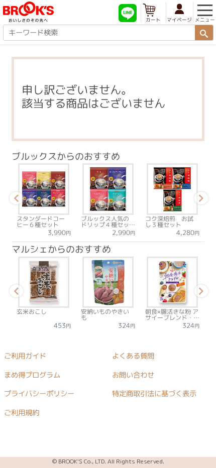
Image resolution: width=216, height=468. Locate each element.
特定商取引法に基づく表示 (154, 394)
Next (199, 200)
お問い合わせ (133, 375)
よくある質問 (133, 356)
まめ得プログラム (32, 375)
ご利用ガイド (25, 356)
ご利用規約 (21, 412)
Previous (15, 200)
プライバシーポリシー (39, 394)
